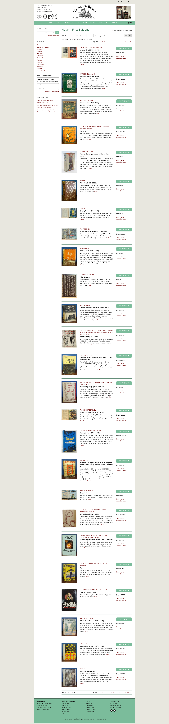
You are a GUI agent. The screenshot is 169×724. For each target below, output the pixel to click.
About (78, 23)
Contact (115, 23)
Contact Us (89, 705)
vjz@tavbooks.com (47, 11)
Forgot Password (115, 707)
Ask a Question (121, 58)
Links (85, 23)
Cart (130, 2)
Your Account (121, 2)
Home (51, 23)
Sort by (64, 36)
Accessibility (90, 711)
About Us (89, 703)
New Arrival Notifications (122, 30)
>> (128, 42)
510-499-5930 (43, 9)
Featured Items (66, 707)
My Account (114, 703)
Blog (107, 23)
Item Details (120, 56)
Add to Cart (123, 48)
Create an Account (116, 705)
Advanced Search (53, 36)
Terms (100, 23)
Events (92, 23)
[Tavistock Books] (84, 12)
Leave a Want (66, 709)
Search (58, 23)
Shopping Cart (114, 701)
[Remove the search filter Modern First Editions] (91, 40)
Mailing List (65, 711)
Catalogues (68, 23)
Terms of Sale (90, 707)
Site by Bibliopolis (101, 719)
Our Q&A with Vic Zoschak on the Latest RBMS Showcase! (47, 106)
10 (125, 42)
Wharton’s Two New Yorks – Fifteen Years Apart (45, 101)
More (81, 64)
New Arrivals (66, 705)
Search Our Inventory (68, 701)
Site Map (91, 719)
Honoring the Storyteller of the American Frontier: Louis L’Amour (47, 111)
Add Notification (51, 92)
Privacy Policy (90, 709)
